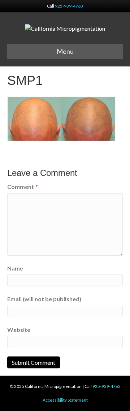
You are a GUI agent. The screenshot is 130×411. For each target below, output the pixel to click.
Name (15, 268)
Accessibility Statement (65, 400)
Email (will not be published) (44, 298)
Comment (22, 186)
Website (18, 329)
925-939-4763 (69, 6)
